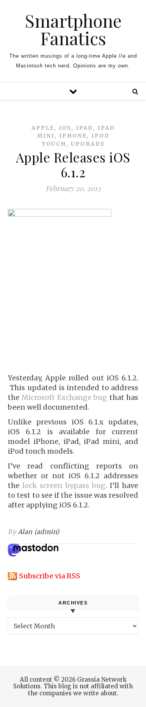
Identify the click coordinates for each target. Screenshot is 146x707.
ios (65, 127)
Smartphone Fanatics (73, 29)
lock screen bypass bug (64, 485)
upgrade (88, 143)
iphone (73, 135)
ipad (84, 127)
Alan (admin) (39, 532)
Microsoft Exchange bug (64, 397)
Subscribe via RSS (49, 575)
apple (43, 127)
